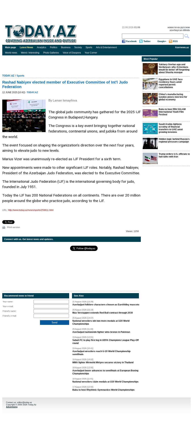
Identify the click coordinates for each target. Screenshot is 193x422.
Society (78, 47)
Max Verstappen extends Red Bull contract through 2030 (102, 312)
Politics (53, 47)
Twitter (147, 41)
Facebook (131, 41)
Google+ (161, 41)
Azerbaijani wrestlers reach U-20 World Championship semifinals (101, 353)
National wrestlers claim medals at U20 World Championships (105, 381)
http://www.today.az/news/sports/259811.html (31, 210)
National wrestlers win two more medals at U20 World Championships (100, 322)
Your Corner (91, 52)
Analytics (41, 47)
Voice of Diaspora (72, 52)
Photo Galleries (51, 52)
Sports (89, 47)
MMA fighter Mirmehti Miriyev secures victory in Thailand (102, 362)
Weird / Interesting (30, 52)
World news (11, 52)
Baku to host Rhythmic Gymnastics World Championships (103, 390)
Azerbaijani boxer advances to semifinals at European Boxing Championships (105, 372)
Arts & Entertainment (106, 47)
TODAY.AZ (8, 75)
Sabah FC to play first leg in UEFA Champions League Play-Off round (105, 342)
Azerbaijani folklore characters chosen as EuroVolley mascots (105, 304)
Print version (13, 227)
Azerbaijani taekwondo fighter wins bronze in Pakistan (101, 332)
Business (65, 47)
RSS (175, 41)
